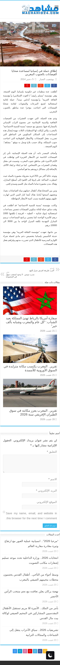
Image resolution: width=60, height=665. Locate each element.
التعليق (52, 451)
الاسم (52, 479)
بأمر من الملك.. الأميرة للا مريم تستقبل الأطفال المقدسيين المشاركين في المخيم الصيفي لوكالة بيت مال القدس (30, 613)
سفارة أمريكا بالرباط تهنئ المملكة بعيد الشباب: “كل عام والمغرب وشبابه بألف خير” (31, 322)
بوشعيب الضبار (46, 79)
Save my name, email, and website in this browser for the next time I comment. (31, 516)
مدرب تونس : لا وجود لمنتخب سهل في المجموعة (20, 275)
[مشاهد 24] (40, 9)
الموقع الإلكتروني (47, 501)
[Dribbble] (25, 651)
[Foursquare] (20, 651)
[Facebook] (40, 651)
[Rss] (45, 651)
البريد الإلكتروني (46, 490)
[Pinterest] (30, 651)
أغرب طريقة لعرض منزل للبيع (42, 270)
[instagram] (15, 651)
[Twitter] (35, 651)
